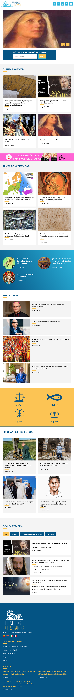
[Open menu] (71, 4)
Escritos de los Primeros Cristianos (15, 647)
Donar (5, 660)
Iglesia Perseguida (9, 653)
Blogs (4, 657)
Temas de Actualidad (10, 650)
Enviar (42, 56)
